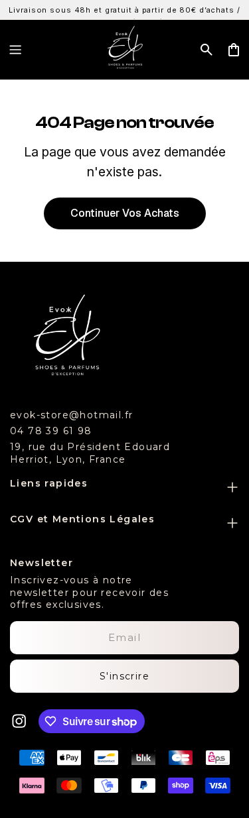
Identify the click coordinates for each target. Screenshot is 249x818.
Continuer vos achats (124, 213)
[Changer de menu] (15, 49)
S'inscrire (124, 676)
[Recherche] (206, 49)
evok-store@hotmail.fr (71, 415)
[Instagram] (19, 721)
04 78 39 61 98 (51, 431)
